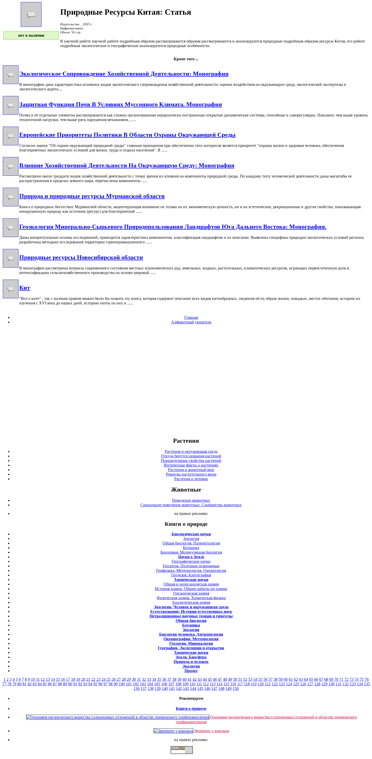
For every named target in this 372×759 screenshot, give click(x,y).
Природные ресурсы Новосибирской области (81, 257)
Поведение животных (191, 500)
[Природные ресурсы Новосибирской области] (10, 266)
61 (291, 679)
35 (159, 679)
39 (179, 679)
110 (192, 684)
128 (317, 684)
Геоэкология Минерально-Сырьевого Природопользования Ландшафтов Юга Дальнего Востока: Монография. (172, 226)
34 (154, 679)
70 (336, 679)
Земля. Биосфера (191, 657)
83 (35, 684)
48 (225, 679)
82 (30, 684)
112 (206, 684)
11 (38, 679)
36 (164, 679)
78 (9, 684)
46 (215, 679)
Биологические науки (191, 534)
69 (331, 679)
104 (150, 684)
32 (144, 679)
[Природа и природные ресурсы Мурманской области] (10, 205)
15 (58, 679)
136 (136, 688)
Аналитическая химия (191, 602)
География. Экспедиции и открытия (191, 648)
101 (129, 684)
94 (90, 684)
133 (353, 684)
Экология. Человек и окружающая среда (191, 607)
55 (260, 679)
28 (124, 679)
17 (68, 679)
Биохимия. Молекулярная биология (191, 552)
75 (362, 679)
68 (326, 679)
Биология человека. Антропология (191, 634)
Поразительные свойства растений (191, 460)
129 (324, 684)
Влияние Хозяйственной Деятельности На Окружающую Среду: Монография (126, 165)
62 (296, 679)
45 (210, 679)
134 (360, 684)
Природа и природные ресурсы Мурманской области (92, 196)
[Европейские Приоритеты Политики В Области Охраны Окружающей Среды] (10, 144)
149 (228, 688)
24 (103, 679)
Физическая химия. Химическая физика (191, 598)
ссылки (186, 756)
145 (200, 688)
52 (245, 679)
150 (236, 688)
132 (346, 684)
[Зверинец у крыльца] (173, 731)
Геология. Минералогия (191, 643)
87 (55, 684)
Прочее (191, 671)
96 (100, 684)
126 (303, 684)
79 (14, 684)
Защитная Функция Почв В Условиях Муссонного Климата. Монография (120, 104)
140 (165, 688)
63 (301, 679)
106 (164, 684)
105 (157, 684)
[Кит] (10, 297)
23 (98, 679)
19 (78, 679)
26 (114, 679)
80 (19, 684)
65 (311, 679)
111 (199, 684)
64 (306, 679)
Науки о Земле (191, 557)
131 (339, 684)
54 (255, 679)
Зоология (191, 538)
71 (341, 679)
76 (367, 679)
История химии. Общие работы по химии (191, 589)
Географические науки (191, 561)
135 (367, 684)
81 (25, 684)
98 (111, 684)
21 (88, 679)
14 (53, 679)
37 (169, 679)
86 (50, 684)
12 (43, 679)
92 (80, 684)
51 (240, 679)
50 (235, 679)
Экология (191, 666)
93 (85, 684)
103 (143, 684)
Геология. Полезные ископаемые (191, 566)
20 (83, 679)
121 (268, 684)
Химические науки (191, 579)
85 (45, 684)
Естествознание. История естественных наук (191, 611)
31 (139, 679)
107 (171, 684)
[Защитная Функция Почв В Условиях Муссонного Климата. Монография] (10, 113)
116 (233, 684)
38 (174, 679)
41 (190, 679)
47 (220, 679)
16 (63, 679)
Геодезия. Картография (191, 575)
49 (230, 679)
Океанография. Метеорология (191, 639)
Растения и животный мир (191, 470)
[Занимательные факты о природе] (124, 17)
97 (106, 684)
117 (240, 684)
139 (158, 688)
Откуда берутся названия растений (191, 456)
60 (286, 679)
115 (226, 684)
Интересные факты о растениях (191, 465)
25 (109, 679)
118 (247, 684)
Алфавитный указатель (191, 322)
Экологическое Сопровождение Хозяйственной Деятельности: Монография (124, 73)
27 (119, 679)
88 (60, 684)
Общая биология (191, 620)
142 (179, 688)
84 (40, 684)
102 (136, 684)
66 (316, 679)
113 (213, 684)
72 (346, 679)
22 (93, 679)
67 (321, 679)
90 (70, 684)
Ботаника (191, 548)
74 (357, 679)
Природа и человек (191, 661)
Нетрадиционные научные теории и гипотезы (191, 616)
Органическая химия (191, 593)
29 (129, 679)
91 (75, 684)
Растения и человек (191, 479)
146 (207, 688)
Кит (24, 287)
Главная (191, 317)
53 (250, 679)
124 (289, 684)
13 (48, 679)
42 (195, 679)
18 (73, 679)
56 (265, 679)
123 (282, 684)
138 (151, 688)
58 (276, 679)
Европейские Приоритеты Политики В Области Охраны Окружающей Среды (127, 134)
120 (261, 684)
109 (185, 684)
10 (33, 679)
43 (200, 679)
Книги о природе (191, 708)
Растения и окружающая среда (191, 451)
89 (65, 684)
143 (186, 688)
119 (254, 684)
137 (143, 688)
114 (219, 684)
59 (281, 679)
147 (214, 688)
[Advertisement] (186, 380)
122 (275, 684)
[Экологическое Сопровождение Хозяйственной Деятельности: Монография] (10, 83)
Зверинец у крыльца (211, 731)
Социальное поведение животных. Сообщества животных (191, 505)
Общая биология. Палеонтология (191, 543)
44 (205, 679)
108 (178, 684)
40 (184, 679)
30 (134, 679)
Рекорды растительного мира (191, 474)
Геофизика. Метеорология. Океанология (191, 570)
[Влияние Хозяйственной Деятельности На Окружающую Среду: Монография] (10, 174)
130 (331, 684)
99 (116, 684)
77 (4, 684)
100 (122, 684)
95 (95, 684)
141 (172, 688)
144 (193, 688)
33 (149, 679)
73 (351, 679)
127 (310, 684)
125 (296, 684)
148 (221, 688)
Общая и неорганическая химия (191, 584)
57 (270, 679)
